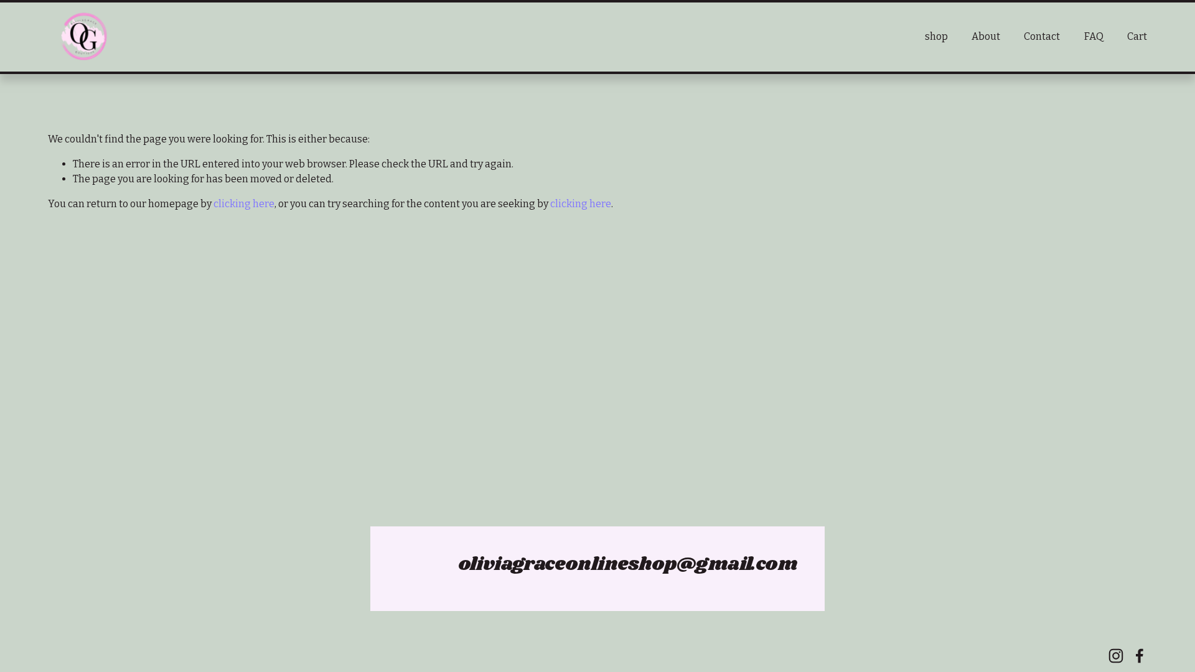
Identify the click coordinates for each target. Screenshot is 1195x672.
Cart (1137, 36)
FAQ (1094, 36)
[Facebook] (1139, 655)
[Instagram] (1115, 655)
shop (936, 36)
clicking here (243, 204)
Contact (1042, 36)
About (986, 36)
